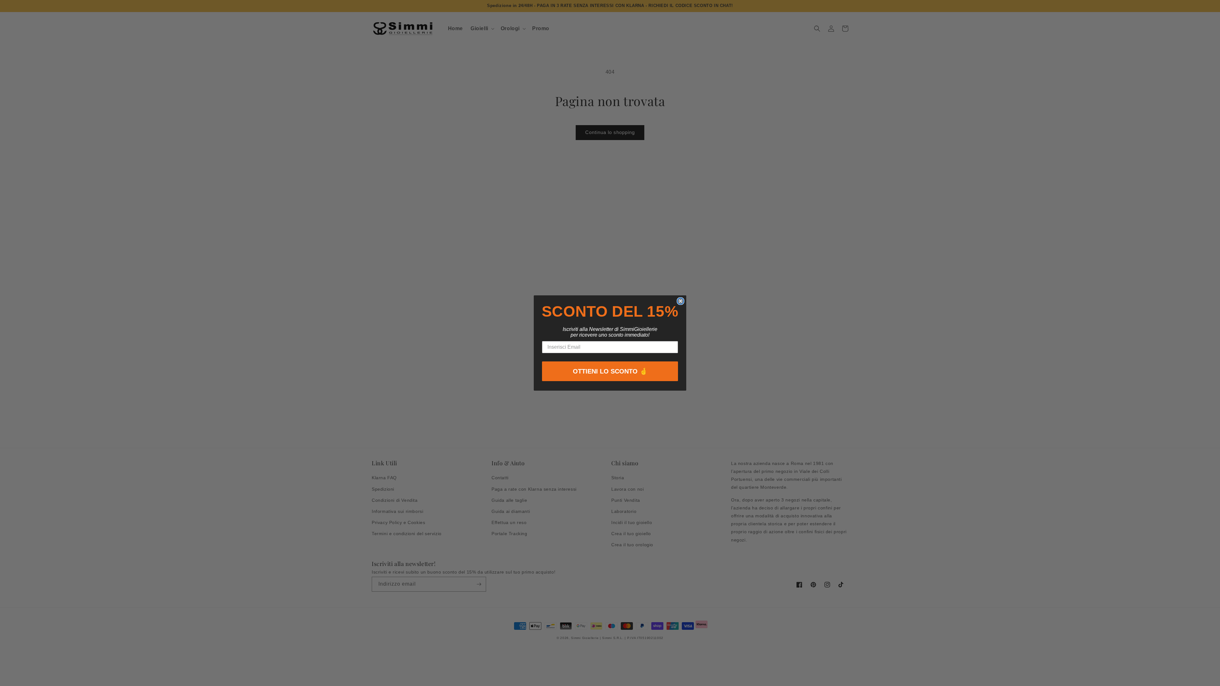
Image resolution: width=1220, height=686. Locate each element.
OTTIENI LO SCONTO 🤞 (610, 371)
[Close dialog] (680, 301)
